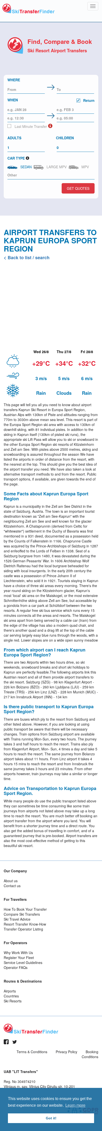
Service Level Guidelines (23, 962)
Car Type (16, 158)
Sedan (25, 166)
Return (88, 100)
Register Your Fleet (19, 957)
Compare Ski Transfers (22, 914)
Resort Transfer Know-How (25, 924)
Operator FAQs (15, 967)
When (51, 100)
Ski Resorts (13, 1000)
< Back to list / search (27, 257)
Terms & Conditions (32, 1051)
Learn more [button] (75, 1105)
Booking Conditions (90, 1054)
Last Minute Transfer (30, 126)
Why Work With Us (18, 952)
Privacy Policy (66, 1051)
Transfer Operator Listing (23, 929)
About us (11, 880)
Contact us (12, 885)
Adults (14, 137)
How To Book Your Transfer (25, 909)
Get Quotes (78, 188)
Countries (11, 995)
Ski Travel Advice (17, 919)
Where (13, 79)
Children (65, 137)
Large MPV (56, 166)
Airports (10, 991)
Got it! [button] (51, 1118)
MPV (84, 166)
